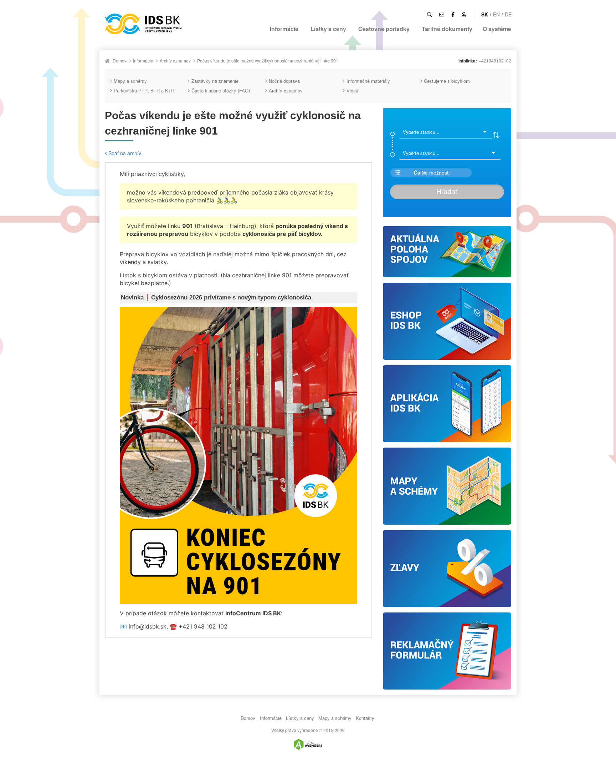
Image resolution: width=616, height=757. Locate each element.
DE (508, 14)
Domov (120, 60)
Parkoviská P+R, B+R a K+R (144, 90)
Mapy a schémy (130, 80)
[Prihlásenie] (463, 14)
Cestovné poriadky (384, 29)
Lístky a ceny (328, 29)
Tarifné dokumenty (447, 29)
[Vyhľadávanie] (429, 14)
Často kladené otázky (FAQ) (220, 90)
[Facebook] (453, 14)
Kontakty (365, 718)
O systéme (497, 29)
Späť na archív (124, 153)
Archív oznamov (175, 60)
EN (496, 14)
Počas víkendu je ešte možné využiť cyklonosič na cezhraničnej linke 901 (267, 60)
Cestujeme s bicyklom (447, 80)
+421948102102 (495, 60)
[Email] (442, 14)
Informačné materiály (368, 80)
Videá (352, 90)
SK (484, 14)
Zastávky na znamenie (214, 80)
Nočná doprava (284, 80)
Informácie (284, 29)
